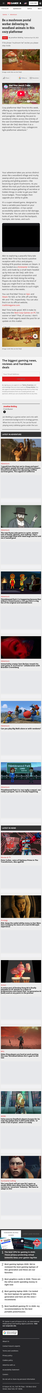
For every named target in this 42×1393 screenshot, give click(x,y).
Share (7, 78)
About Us (6, 1341)
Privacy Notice (30, 387)
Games (5, 14)
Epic (28, 294)
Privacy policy (7, 1355)
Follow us (24, 78)
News (5, 38)
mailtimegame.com (11, 305)
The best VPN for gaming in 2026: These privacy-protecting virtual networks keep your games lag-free (21, 1255)
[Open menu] (3, 3)
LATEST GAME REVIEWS (31, 1234)
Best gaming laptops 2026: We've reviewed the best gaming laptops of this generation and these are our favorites (21, 1268)
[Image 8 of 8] (35, 336)
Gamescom (17, 9)
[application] (21, 236)
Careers (5, 1374)
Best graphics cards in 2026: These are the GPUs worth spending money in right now (22, 1282)
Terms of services (28, 385)
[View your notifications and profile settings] (20, 3)
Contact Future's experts (11, 1346)
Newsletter (35, 78)
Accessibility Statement (11, 1370)
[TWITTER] (5, 411)
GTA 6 (29, 9)
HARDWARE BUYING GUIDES (11, 1234)
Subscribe (33, 3)
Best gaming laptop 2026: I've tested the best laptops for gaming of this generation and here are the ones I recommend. (21, 1295)
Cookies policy (8, 1360)
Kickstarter (23, 267)
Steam (5, 296)
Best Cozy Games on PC (25, 312)
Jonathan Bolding (17, 37)
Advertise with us (9, 1365)
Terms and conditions (10, 1351)
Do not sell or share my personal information (19, 1379)
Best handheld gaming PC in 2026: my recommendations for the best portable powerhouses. (22, 1309)
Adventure (13, 14)
